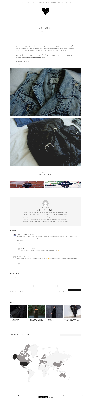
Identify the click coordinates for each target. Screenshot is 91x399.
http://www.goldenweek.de (23, 243)
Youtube (72, 2)
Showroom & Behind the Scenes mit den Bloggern (63, 45)
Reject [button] (46, 397)
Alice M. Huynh (48, 32)
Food (48, 2)
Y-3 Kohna (49, 319)
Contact (79, 2)
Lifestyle (60, 2)
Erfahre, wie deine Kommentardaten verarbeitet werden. (51, 291)
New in (47, 172)
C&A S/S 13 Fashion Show (38, 45)
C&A (43, 172)
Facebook (40, 174)
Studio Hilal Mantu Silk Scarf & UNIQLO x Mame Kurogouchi (36, 319)
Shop (66, 2)
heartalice (24, 248)
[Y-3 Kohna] (54, 311)
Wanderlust (41, 2)
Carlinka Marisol (22, 234)
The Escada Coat (15, 319)
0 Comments (56, 32)
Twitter (46, 174)
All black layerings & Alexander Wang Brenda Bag (72, 319)
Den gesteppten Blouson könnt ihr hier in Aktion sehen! (32, 57)
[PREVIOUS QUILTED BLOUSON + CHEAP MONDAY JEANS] (27, 186)
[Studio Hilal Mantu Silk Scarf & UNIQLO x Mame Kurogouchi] (36, 311)
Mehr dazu (50, 397)
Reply (76, 234)
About (28, 2)
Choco (19, 256)
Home (23, 2)
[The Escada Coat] (18, 311)
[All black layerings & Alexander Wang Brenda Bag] (72, 311)
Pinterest (50, 174)
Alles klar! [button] (41, 397)
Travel (34, 2)
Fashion (53, 2)
